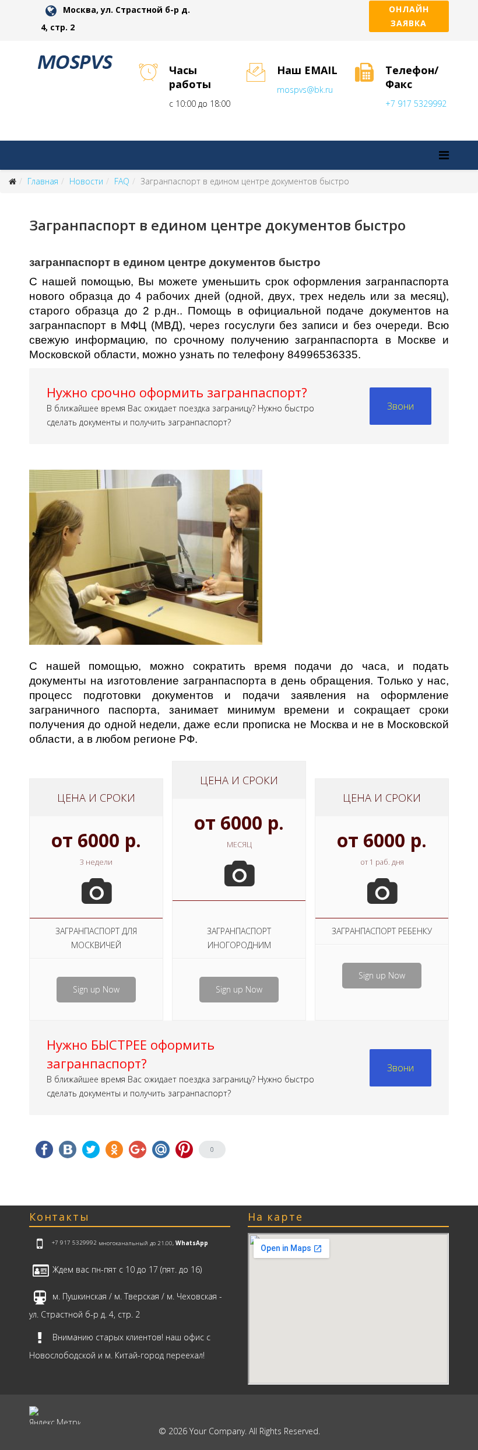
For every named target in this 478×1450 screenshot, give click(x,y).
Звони (400, 406)
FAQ (121, 181)
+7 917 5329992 (416, 103)
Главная (42, 181)
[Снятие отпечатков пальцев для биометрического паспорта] (239, 564)
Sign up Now (96, 989)
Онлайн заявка (409, 16)
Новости (86, 181)
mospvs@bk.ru (305, 89)
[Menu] (444, 155)
